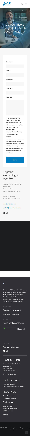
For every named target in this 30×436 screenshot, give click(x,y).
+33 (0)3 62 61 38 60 (9, 204)
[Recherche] (21, 4)
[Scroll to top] (26, 433)
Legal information (25, 428)
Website (5, 415)
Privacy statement (15, 429)
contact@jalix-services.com (11, 208)
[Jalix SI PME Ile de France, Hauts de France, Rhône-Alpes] (7, 4)
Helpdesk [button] (21, 329)
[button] (26, 4)
